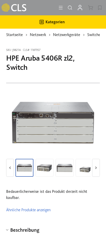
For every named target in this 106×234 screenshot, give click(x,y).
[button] (10, 168)
